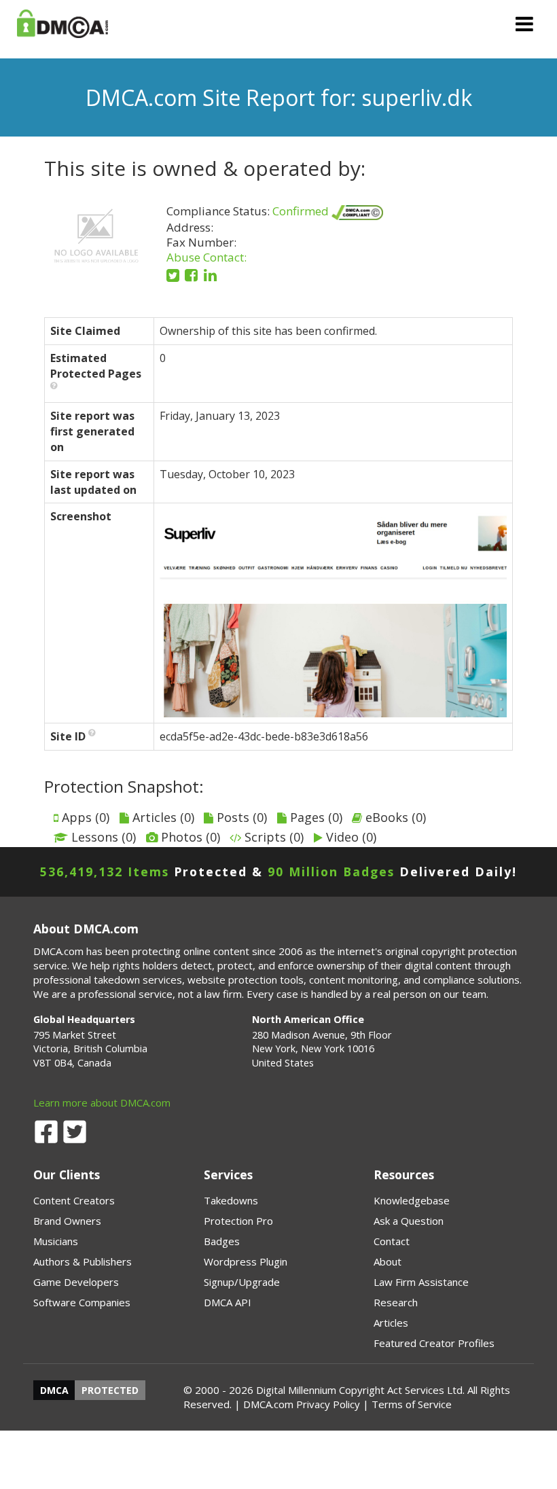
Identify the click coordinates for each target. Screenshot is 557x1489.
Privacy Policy (328, 1404)
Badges (222, 1241)
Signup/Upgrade (242, 1282)
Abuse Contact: (206, 257)
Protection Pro (238, 1220)
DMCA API (227, 1302)
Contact (392, 1241)
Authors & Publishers (82, 1261)
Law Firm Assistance (421, 1282)
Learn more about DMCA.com (101, 1102)
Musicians (55, 1241)
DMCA (54, 1390)
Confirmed (301, 211)
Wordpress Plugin (245, 1261)
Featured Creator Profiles (434, 1343)
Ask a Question (409, 1220)
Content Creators (74, 1200)
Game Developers (76, 1282)
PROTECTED (110, 1390)
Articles (391, 1322)
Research (396, 1302)
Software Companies (81, 1302)
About (387, 1261)
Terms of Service (412, 1404)
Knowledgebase (412, 1200)
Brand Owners (67, 1220)
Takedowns (231, 1200)
